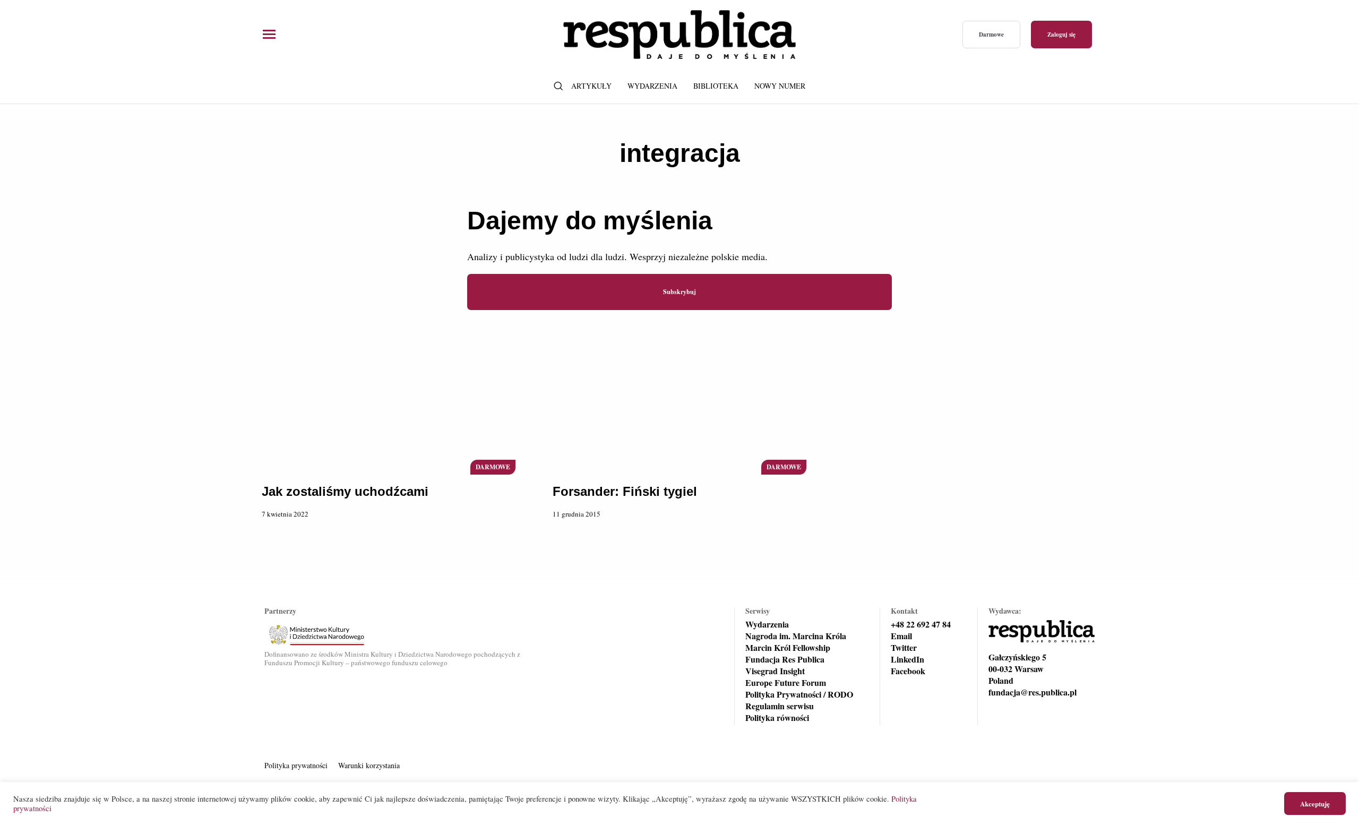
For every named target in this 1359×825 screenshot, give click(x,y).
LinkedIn (907, 659)
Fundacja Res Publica (784, 659)
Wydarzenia (652, 86)
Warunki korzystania (369, 765)
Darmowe (991, 34)
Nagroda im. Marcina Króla (795, 636)
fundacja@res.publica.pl (1032, 692)
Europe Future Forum (785, 682)
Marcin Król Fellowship (787, 647)
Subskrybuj (679, 291)
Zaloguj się (1061, 34)
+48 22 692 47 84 (921, 624)
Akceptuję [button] (1315, 803)
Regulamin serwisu (779, 706)
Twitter (904, 647)
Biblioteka (715, 86)
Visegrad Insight (775, 671)
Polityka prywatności (296, 765)
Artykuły (591, 86)
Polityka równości (777, 718)
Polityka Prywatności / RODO (799, 694)
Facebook (908, 671)
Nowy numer (779, 86)
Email (901, 636)
